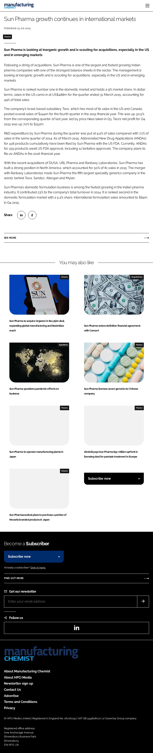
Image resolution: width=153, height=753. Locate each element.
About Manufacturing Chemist (27, 671)
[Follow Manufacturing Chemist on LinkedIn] (76, 629)
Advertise (11, 696)
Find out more (14, 578)
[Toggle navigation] (147, 6)
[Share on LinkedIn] (21, 215)
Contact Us (12, 690)
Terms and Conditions (20, 702)
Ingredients (63, 345)
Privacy (9, 708)
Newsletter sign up (18, 683)
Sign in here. (38, 567)
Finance (7, 37)
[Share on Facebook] (32, 215)
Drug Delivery (136, 277)
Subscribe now (99, 478)
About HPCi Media (18, 677)
